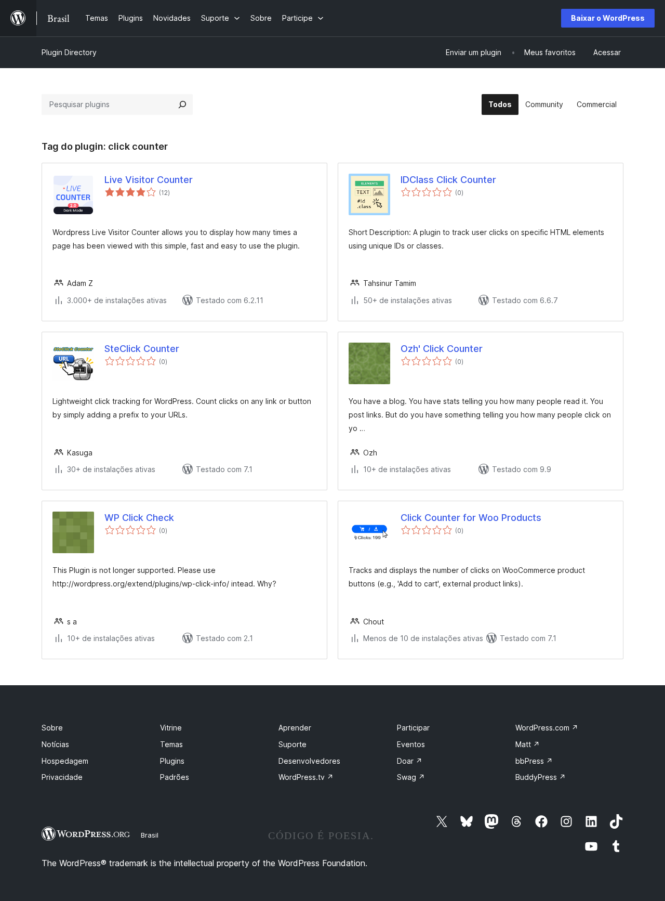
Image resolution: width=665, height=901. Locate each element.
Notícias (55, 744)
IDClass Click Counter (448, 179)
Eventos (411, 744)
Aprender (294, 727)
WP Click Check (139, 517)
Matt (527, 744)
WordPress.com (546, 727)
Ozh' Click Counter (442, 348)
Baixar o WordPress (608, 18)
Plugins (172, 760)
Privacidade (62, 777)
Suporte (292, 744)
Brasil (149, 835)
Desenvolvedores (309, 760)
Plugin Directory (69, 52)
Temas (171, 744)
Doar (409, 760)
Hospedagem (65, 760)
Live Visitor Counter (148, 179)
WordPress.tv (306, 777)
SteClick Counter (141, 348)
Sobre (52, 727)
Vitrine (171, 727)
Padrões (174, 777)
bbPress (534, 760)
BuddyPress (540, 777)
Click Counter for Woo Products (471, 517)
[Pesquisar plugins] (182, 104)
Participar (413, 727)
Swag (411, 777)
